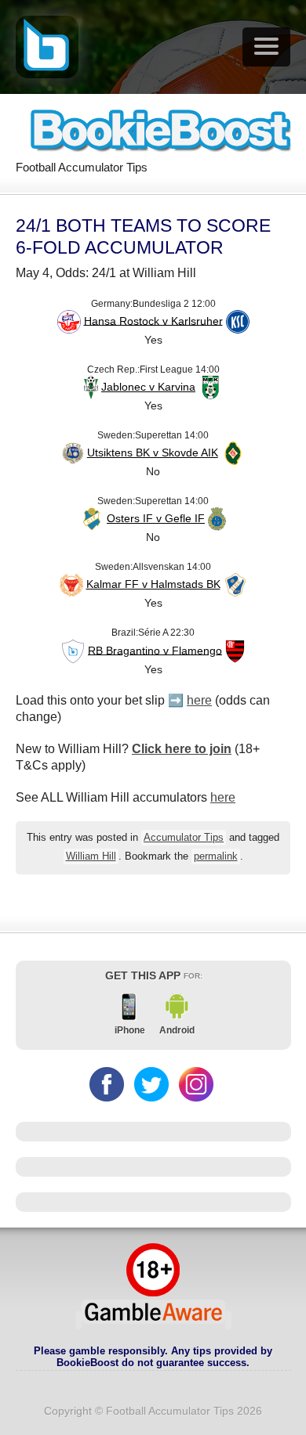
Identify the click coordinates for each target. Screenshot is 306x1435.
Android (177, 1030)
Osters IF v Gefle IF (156, 518)
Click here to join (181, 748)
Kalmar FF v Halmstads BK (153, 584)
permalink (216, 856)
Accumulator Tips (184, 837)
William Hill (91, 856)
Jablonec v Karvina (148, 386)
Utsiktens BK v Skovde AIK (152, 452)
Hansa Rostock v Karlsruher (153, 320)
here (199, 700)
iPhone (130, 1030)
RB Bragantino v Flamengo (155, 650)
